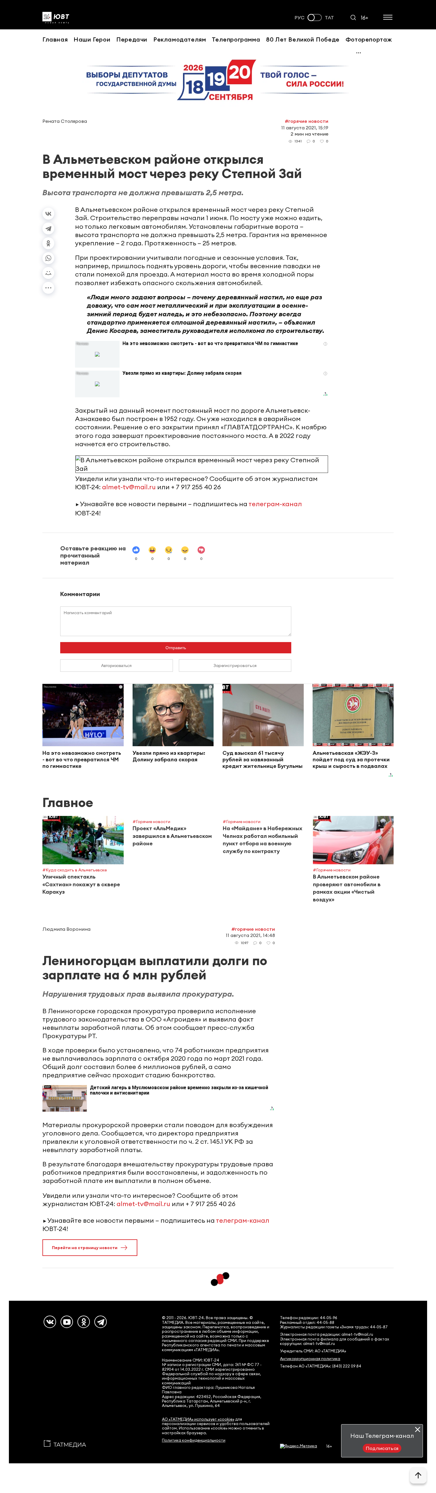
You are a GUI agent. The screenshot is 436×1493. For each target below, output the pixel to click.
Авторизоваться (116, 665)
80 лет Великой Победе (303, 39)
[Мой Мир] (48, 273)
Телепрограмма (236, 39)
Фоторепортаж (369, 39)
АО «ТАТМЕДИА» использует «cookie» (198, 1419)
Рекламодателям (179, 39)
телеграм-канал (275, 504)
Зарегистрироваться (235, 665)
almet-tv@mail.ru (129, 487)
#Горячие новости (306, 121)
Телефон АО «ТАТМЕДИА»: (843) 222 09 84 (320, 1366)
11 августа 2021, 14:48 (250, 935)
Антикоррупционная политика (310, 1359)
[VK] (50, 1322)
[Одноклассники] (48, 243)
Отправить (176, 647)
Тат (329, 17)
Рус (300, 17)
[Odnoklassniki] (83, 1322)
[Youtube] (67, 1322)
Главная (55, 39)
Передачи (131, 39)
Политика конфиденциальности (193, 1440)
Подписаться (382, 1448)
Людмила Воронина (66, 929)
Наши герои (92, 39)
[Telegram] (48, 228)
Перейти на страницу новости (84, 1247)
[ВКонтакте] (48, 214)
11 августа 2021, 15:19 (304, 128)
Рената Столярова (64, 121)
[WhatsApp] (48, 258)
